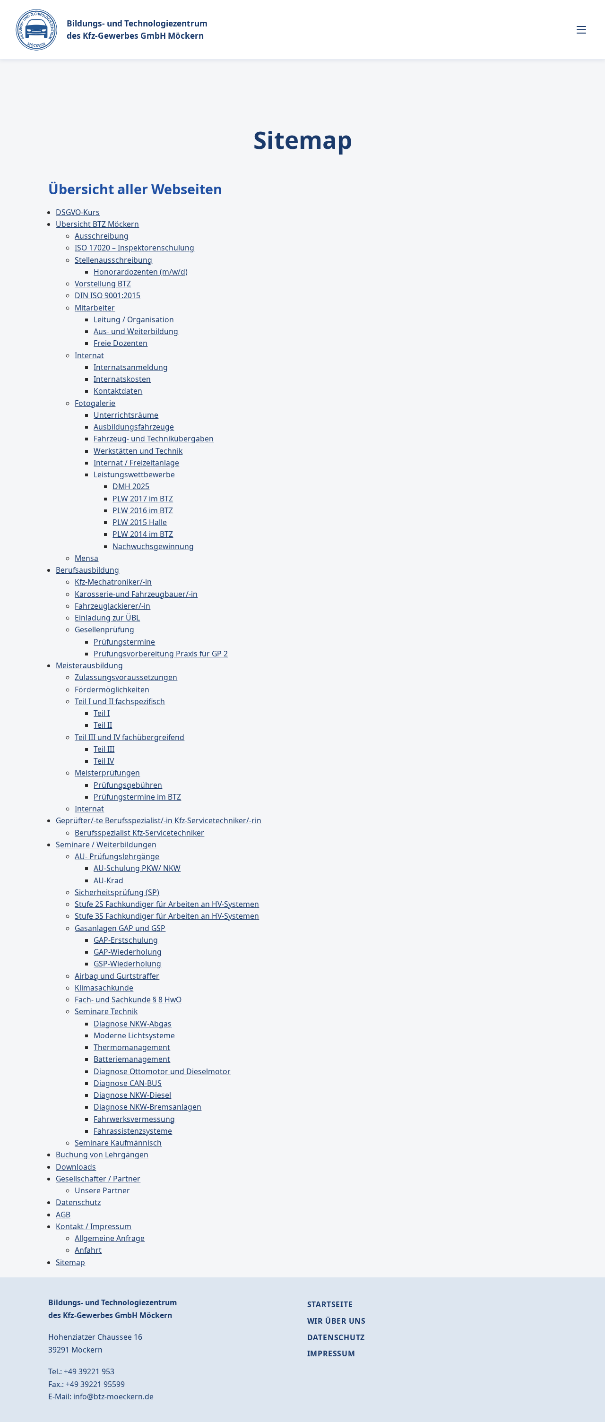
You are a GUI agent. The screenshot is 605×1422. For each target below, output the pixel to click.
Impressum (331, 1353)
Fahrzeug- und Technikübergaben (154, 438)
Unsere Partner (102, 1190)
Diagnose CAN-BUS (128, 1083)
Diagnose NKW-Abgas (133, 1023)
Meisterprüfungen (107, 772)
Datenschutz (78, 1202)
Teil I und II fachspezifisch (120, 701)
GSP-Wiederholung (127, 963)
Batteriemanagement (132, 1059)
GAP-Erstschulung (126, 940)
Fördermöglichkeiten (112, 689)
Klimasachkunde (104, 987)
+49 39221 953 (89, 1371)
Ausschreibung (102, 236)
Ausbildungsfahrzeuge (134, 427)
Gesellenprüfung (104, 629)
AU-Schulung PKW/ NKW (137, 868)
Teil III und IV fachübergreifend (129, 737)
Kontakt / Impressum (93, 1226)
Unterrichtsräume (126, 415)
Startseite (330, 1304)
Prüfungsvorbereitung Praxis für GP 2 (161, 653)
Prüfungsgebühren (128, 785)
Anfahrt (88, 1250)
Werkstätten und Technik (138, 451)
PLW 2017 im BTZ (142, 498)
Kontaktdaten (118, 391)
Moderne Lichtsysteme (134, 1035)
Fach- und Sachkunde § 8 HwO (128, 999)
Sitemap (70, 1262)
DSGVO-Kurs (78, 212)
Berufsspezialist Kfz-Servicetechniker (139, 832)
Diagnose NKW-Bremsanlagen (147, 1107)
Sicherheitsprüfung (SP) (117, 892)
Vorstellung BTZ (103, 283)
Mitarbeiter (95, 307)
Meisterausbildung (89, 665)
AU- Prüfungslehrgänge (117, 856)
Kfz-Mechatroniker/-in (113, 582)
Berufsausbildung (87, 570)
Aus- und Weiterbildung (136, 331)
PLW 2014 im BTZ (142, 534)
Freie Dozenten (120, 343)
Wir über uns (336, 1321)
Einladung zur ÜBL (107, 617)
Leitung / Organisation (134, 319)
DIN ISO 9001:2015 (107, 295)
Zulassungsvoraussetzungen (126, 677)
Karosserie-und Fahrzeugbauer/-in (136, 594)
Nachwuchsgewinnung (153, 546)
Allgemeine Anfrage (110, 1238)
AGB (63, 1214)
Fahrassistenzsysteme (133, 1131)
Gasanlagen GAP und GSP (120, 928)
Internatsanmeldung (131, 367)
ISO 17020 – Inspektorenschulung (134, 247)
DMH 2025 (130, 486)
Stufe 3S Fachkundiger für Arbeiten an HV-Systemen (167, 916)
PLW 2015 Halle (139, 522)
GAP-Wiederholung (128, 952)
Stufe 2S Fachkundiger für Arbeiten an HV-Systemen (167, 904)
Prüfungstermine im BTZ (137, 797)
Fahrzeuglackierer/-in (112, 606)
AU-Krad (108, 880)
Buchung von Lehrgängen (102, 1154)
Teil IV (104, 761)
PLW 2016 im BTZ (142, 510)
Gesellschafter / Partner (98, 1178)
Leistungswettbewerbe (134, 474)
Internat (89, 355)
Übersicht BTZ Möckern (97, 224)
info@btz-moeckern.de (113, 1396)
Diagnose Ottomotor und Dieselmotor (162, 1071)
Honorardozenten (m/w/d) (141, 272)
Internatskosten (122, 379)
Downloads (76, 1167)
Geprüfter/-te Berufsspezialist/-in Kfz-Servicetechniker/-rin (158, 820)
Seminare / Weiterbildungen (106, 844)
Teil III (104, 749)
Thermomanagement (132, 1047)
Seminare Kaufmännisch (118, 1143)
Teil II (103, 725)
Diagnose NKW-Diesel (132, 1095)
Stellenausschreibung (113, 260)
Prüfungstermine (124, 642)
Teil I (102, 713)
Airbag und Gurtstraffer (117, 976)
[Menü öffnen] (581, 29)
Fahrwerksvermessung (134, 1119)
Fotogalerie (95, 403)
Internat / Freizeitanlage (136, 462)
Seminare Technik (106, 1011)
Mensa (86, 558)
